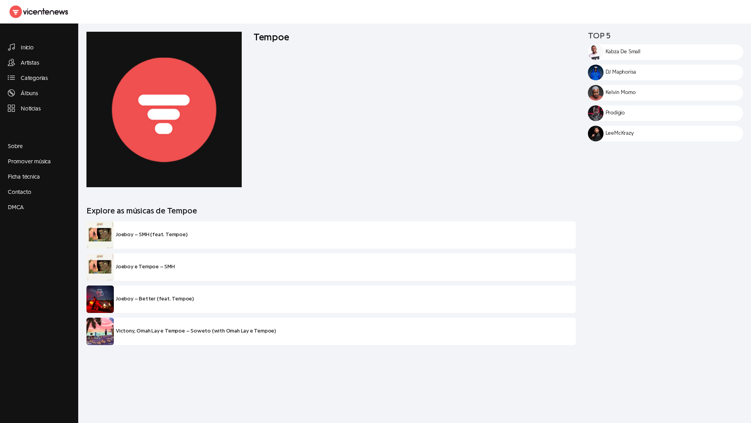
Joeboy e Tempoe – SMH (145, 266)
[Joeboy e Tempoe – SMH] (100, 267)
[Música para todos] (39, 12)
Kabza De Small (622, 51)
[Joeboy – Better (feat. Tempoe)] (100, 299)
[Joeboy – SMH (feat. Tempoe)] (100, 235)
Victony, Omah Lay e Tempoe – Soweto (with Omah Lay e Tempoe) (196, 331)
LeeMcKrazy (619, 133)
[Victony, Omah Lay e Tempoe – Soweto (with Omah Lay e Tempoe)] (100, 331)
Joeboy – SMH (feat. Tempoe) (152, 234)
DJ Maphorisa (620, 72)
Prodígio (615, 113)
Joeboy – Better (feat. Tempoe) (155, 299)
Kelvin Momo (620, 92)
